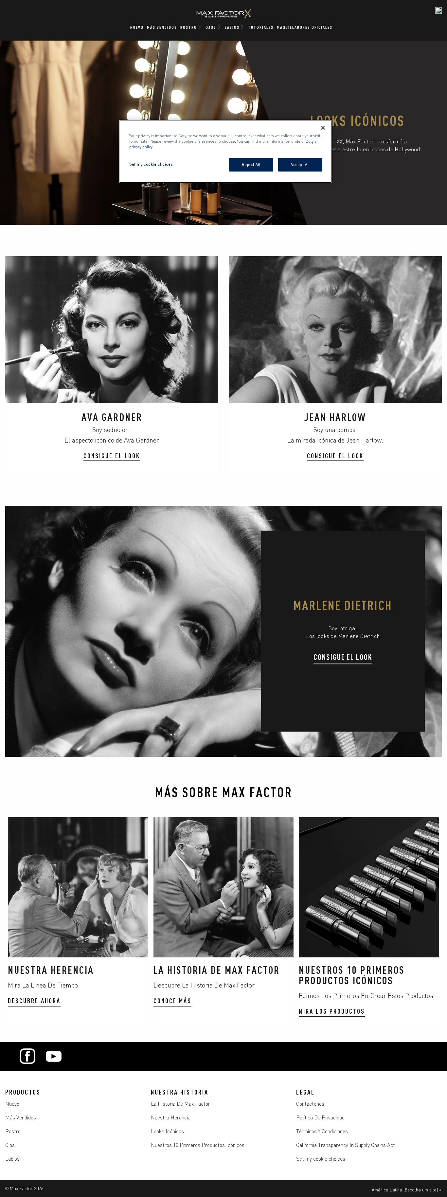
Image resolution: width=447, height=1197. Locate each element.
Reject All (251, 164)
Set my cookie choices (320, 1158)
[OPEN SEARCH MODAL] (438, 10)
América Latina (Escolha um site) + (406, 1189)
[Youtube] (54, 1056)
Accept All (300, 164)
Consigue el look (342, 656)
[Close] (323, 127)
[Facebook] (27, 1056)
